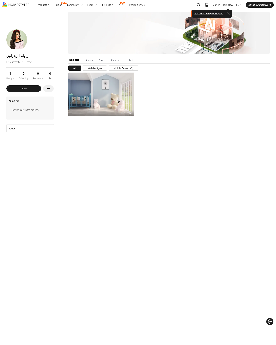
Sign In (216, 5)
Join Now (228, 5)
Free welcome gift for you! (209, 13)
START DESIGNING (258, 5)
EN (237, 5)
